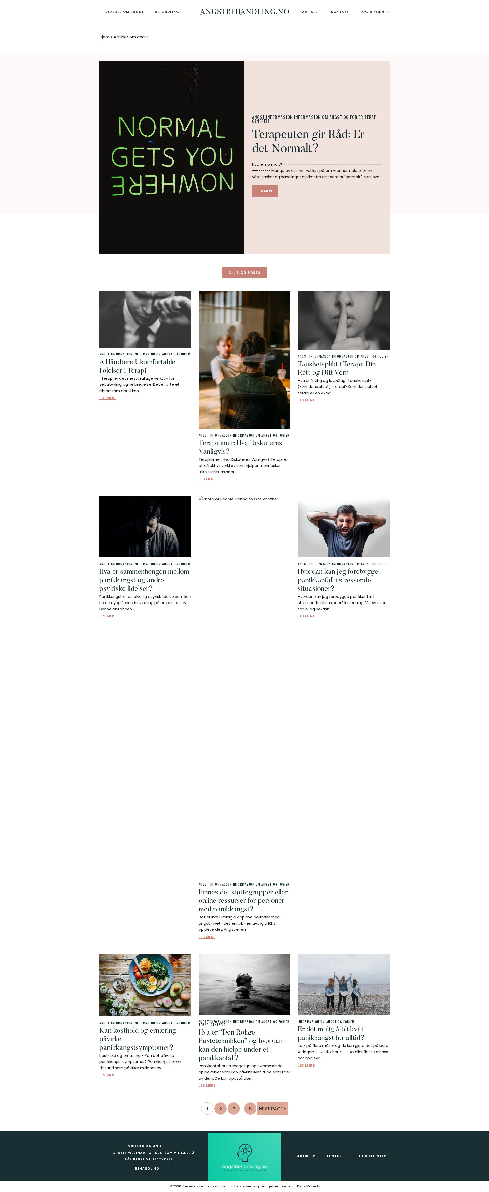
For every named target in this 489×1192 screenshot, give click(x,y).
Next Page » (272, 1110)
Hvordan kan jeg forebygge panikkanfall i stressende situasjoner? (338, 580)
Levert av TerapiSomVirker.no (207, 1186)
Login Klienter (371, 1156)
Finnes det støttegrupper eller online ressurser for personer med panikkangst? (243, 901)
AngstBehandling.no (244, 12)
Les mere (265, 191)
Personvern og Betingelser (256, 1186)
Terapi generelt (212, 1024)
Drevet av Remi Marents (300, 1186)
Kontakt (335, 1156)
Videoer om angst (147, 1146)
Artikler (306, 1156)
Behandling (147, 1168)
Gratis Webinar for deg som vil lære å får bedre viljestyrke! (153, 1156)
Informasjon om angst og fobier (328, 117)
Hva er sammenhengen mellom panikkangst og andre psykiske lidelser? (144, 580)
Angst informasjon (272, 117)
